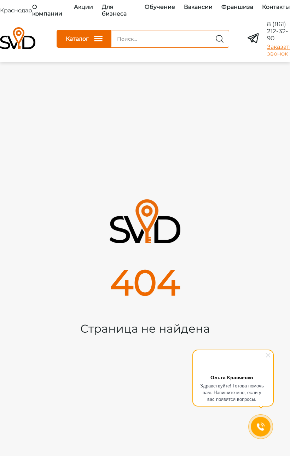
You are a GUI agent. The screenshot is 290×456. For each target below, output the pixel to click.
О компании (47, 10)
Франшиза (237, 7)
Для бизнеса (114, 10)
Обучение (160, 7)
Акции (83, 7)
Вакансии (198, 7)
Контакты (276, 7)
